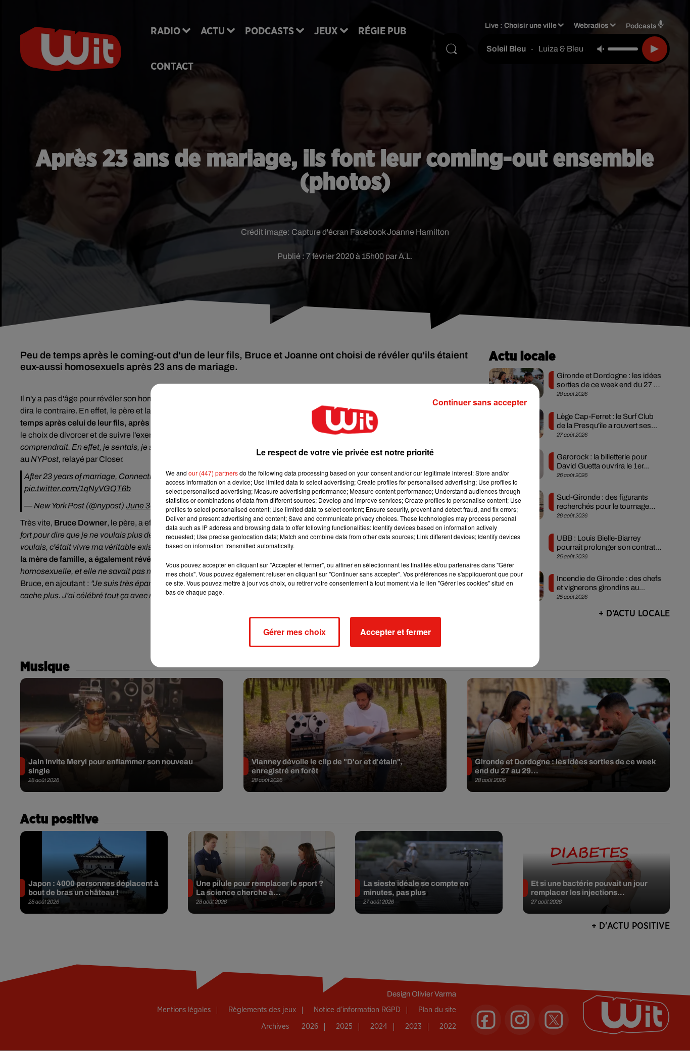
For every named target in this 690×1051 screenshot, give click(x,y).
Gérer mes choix (294, 632)
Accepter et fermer (395, 632)
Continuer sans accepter (479, 402)
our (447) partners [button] (213, 472)
